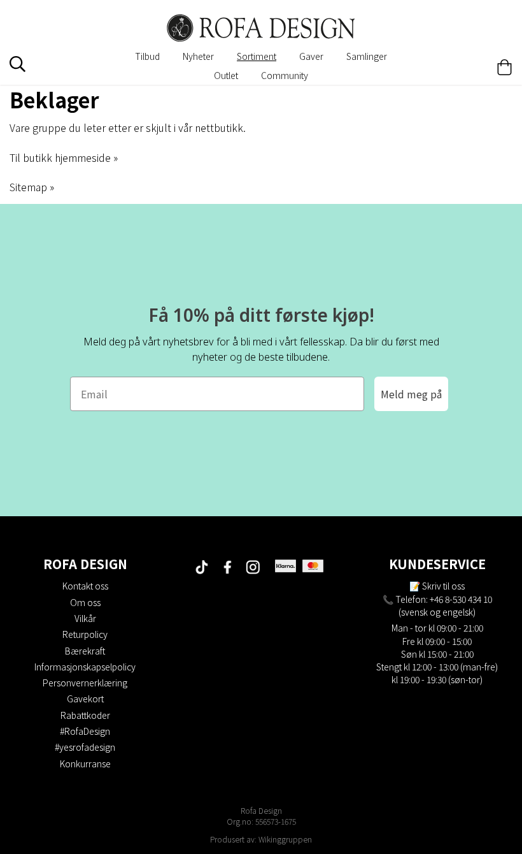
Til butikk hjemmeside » (64, 157)
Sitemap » (32, 186)
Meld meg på (411, 394)
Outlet (226, 75)
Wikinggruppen (285, 839)
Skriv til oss (443, 585)
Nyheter (198, 56)
